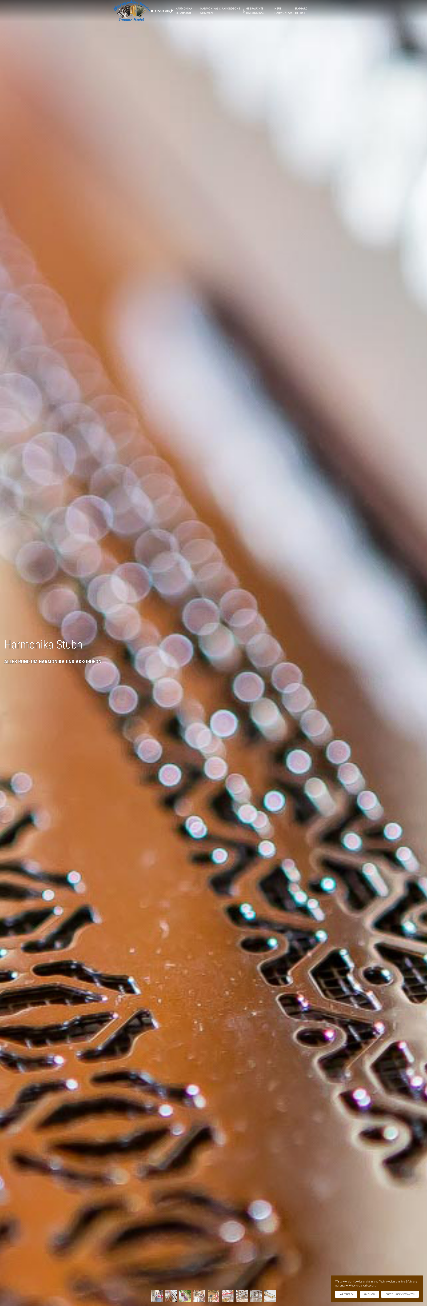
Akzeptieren (346, 1294)
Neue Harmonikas (283, 11)
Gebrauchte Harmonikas (255, 11)
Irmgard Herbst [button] (301, 11)
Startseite (162, 11)
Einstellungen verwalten (399, 1294)
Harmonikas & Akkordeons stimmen (220, 11)
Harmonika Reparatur (183, 11)
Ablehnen (369, 1294)
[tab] (157, 1296)
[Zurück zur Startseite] (131, 10)
